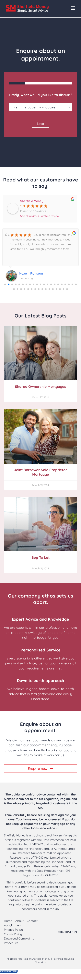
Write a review (50, 216)
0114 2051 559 (67, 932)
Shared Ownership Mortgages (40, 386)
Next (40, 124)
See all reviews (29, 216)
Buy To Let (40, 557)
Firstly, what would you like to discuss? (40, 95)
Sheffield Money (31, 201)
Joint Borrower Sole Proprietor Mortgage (40, 472)
